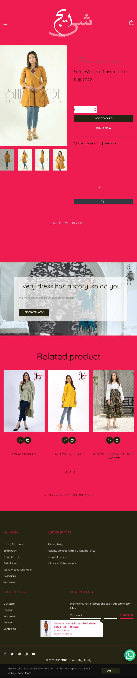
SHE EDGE (61, 660)
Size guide (110, 143)
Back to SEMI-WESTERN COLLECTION (70, 495)
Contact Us (10, 628)
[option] (24, 419)
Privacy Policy (56, 544)
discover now (34, 312)
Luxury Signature (13, 544)
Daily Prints (10, 563)
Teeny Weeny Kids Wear (18, 569)
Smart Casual (11, 557)
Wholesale (10, 582)
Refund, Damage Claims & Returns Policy (71, 550)
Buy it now (103, 128)
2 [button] (66, 472)
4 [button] (74, 472)
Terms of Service (57, 557)
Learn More (24, 673)
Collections (10, 576)
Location (8, 610)
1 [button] (63, 472)
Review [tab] (77, 223)
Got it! (110, 670)
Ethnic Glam (10, 550)
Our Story (9, 603)
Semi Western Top (24, 454)
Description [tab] (58, 223)
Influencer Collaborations (62, 563)
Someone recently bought (68, 623)
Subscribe (126, 615)
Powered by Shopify (79, 660)
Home (81, 57)
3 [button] (70, 472)
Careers (8, 622)
